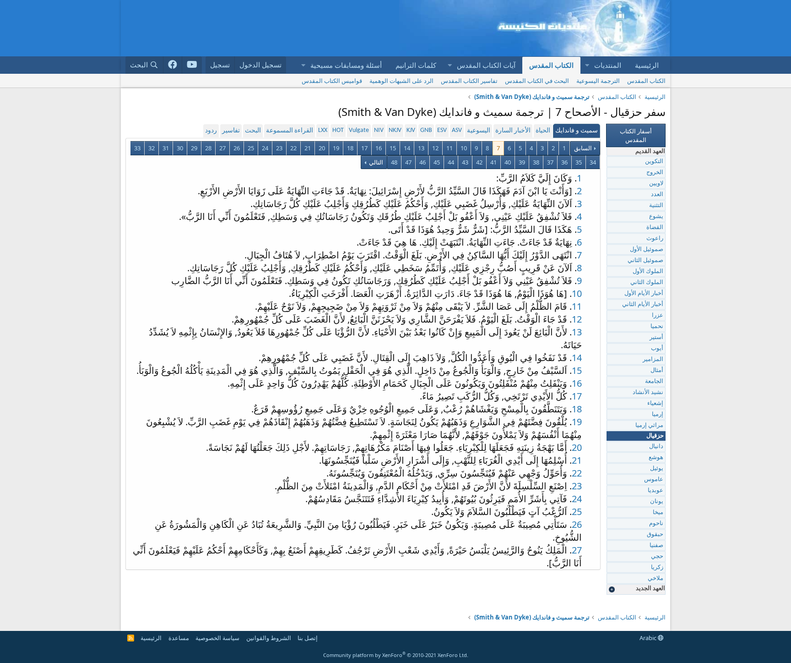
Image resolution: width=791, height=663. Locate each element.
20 (322, 148)
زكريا (657, 567)
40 (507, 162)
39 (522, 162)
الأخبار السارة (513, 130)
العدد (657, 194)
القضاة (654, 227)
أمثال (656, 370)
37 (550, 162)
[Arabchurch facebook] (172, 65)
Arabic (648, 638)
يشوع (656, 216)
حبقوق (655, 534)
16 (378, 148)
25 (251, 148)
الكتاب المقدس (551, 65)
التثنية (656, 205)
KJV (410, 130)
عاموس (653, 479)
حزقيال (655, 436)
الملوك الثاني (646, 282)
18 (350, 148)
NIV (379, 130)
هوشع (656, 457)
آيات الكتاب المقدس (486, 65)
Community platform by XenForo (395, 655)
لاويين (656, 183)
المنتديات (607, 65)
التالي (375, 162)
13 (421, 148)
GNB (426, 130)
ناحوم (656, 523)
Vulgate (359, 130)
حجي (657, 556)
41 (493, 162)
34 (593, 162)
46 (422, 162)
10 (464, 148)
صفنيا (656, 545)
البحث (253, 130)
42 (479, 162)
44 (451, 162)
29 (194, 148)
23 (279, 148)
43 (465, 162)
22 (293, 148)
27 (222, 148)
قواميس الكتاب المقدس (332, 81)
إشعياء (655, 403)
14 (407, 148)
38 (536, 162)
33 (137, 148)
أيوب (657, 348)
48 (394, 162)
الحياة (543, 130)
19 (336, 148)
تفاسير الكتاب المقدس (469, 81)
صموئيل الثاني (645, 260)
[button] (586, 65)
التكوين (654, 161)
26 (236, 148)
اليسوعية (478, 130)
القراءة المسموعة (289, 130)
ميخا (658, 512)
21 (307, 148)
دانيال (656, 446)
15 (393, 148)
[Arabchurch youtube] (192, 65)
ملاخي (655, 578)
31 (166, 148)
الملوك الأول (648, 271)
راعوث (654, 238)
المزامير (653, 359)
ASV (457, 130)
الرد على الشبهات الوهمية (401, 81)
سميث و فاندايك (576, 130)
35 (578, 162)
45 (436, 162)
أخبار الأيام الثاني (642, 304)
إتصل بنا (308, 638)
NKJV (395, 130)
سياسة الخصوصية (217, 638)
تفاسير (231, 130)
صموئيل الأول (646, 249)
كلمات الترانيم (416, 65)
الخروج (654, 172)
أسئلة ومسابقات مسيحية (346, 65)
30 (180, 148)
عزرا (657, 315)
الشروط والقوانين (268, 638)
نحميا (656, 326)
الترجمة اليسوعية (598, 81)
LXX (322, 130)
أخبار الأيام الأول (643, 293)
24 (265, 148)
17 (364, 148)
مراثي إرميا (649, 425)
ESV (442, 130)
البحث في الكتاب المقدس (537, 81)
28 (208, 148)
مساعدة (178, 638)
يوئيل (656, 468)
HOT (338, 130)
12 (435, 148)
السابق (583, 148)
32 (151, 148)
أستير (656, 337)
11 (449, 148)
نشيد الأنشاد (648, 392)
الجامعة (654, 381)
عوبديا (655, 490)
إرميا (657, 414)
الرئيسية (647, 65)
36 (564, 162)
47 (408, 162)
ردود (211, 130)
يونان (656, 501)
